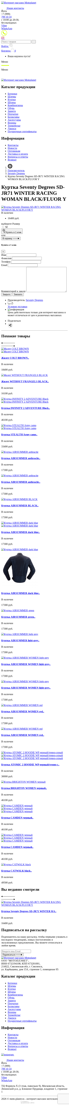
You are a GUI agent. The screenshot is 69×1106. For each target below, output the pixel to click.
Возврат (12, 159)
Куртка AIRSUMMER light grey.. (20, 640)
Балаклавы (13, 117)
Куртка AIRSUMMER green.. (18, 617)
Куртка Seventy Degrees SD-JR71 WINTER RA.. (28, 911)
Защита (12, 111)
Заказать (18, 294)
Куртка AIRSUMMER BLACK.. (20, 505)
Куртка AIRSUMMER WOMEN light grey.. (26, 664)
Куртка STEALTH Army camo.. (19, 434)
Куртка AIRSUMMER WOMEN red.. (22, 711)
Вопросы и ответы (18, 156)
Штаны (12, 102)
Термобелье (14, 125)
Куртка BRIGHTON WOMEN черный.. (24, 788)
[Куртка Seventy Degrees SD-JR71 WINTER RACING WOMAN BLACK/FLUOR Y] (34, 210)
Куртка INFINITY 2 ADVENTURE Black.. (25, 408)
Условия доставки (17, 306)
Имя (3, 255)
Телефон (6, 261)
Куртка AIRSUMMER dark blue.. (20, 532)
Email (4, 265)
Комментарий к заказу (13, 291)
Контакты (13, 145)
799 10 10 (6, 16)
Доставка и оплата (18, 154)
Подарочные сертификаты (22, 131)
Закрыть (7, 294)
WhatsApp (6, 28)
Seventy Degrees (34, 300)
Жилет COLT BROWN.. (15, 358)
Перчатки (13, 114)
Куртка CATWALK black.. (16, 870)
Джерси (12, 128)
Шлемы (12, 96)
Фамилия (6, 258)
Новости (12, 148)
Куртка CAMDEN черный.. (17, 817)
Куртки (12, 99)
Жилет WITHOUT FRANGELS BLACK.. (25, 381)
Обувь (11, 108)
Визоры (12, 122)
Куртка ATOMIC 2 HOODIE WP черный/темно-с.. (30, 764)
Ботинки (12, 93)
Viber (4, 25)
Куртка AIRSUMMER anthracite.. (20, 458)
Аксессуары (14, 119)
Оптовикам (14, 151)
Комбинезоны (15, 105)
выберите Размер (10, 223)
